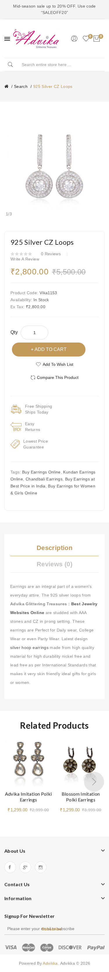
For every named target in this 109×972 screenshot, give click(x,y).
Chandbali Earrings (44, 479)
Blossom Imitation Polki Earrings (81, 796)
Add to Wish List (58, 364)
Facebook (10, 867)
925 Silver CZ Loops (53, 86)
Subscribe (52, 929)
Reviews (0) (54, 564)
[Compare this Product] (45, 755)
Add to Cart (51, 349)
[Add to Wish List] (45, 745)
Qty (14, 332)
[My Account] (74, 38)
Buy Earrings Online (41, 472)
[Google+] (25, 867)
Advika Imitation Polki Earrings (28, 796)
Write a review (24, 259)
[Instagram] (41, 867)
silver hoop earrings (29, 647)
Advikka (50, 963)
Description (54, 547)
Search (21, 86)
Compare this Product (57, 377)
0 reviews (51, 253)
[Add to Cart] (65, 779)
